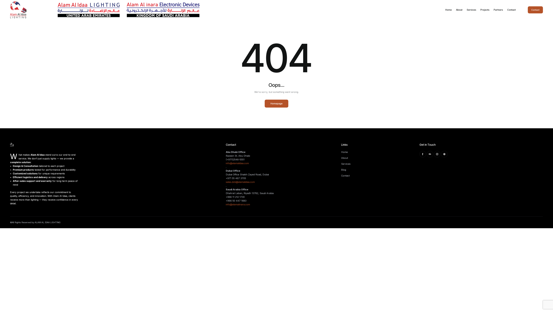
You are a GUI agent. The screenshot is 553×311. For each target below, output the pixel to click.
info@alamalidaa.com (237, 163)
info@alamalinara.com (238, 204)
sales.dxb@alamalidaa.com (240, 182)
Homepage (276, 103)
